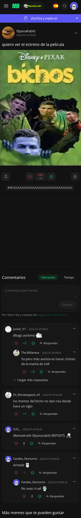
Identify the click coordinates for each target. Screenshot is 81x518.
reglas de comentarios (53, 315)
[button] (65, 6)
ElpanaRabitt (26, 31)
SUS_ (16, 429)
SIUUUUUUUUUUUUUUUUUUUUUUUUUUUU (40, 188)
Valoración (48, 277)
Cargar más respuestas (32, 380)
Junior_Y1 (19, 329)
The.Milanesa (30, 352)
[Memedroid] (15, 6)
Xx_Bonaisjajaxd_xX (26, 395)
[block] (76, 33)
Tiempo (69, 277)
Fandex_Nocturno (25, 459)
